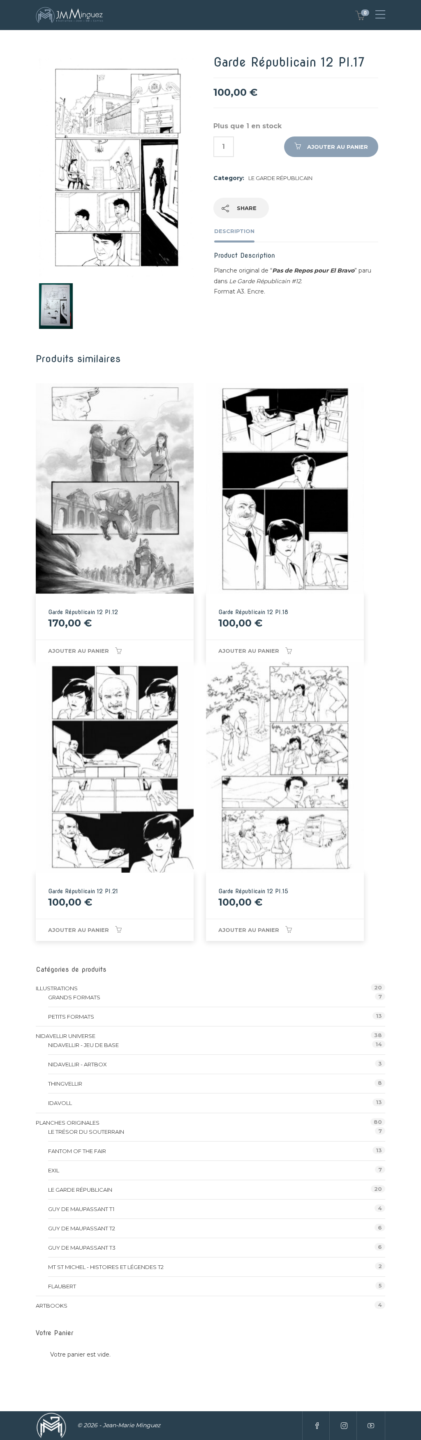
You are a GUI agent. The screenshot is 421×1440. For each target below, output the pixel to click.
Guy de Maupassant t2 (81, 1228)
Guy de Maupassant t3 (82, 1247)
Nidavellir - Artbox (77, 1064)
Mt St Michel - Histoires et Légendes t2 (106, 1267)
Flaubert (62, 1286)
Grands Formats (74, 997)
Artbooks (51, 1305)
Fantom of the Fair (77, 1151)
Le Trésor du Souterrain (86, 1131)
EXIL (53, 1170)
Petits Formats (71, 1016)
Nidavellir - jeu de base (83, 1045)
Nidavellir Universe (65, 1036)
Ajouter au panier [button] (78, 650)
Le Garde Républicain (280, 178)
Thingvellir (65, 1083)
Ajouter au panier (337, 146)
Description (234, 231)
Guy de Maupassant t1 (81, 1209)
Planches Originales (67, 1122)
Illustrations (57, 988)
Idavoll (60, 1103)
